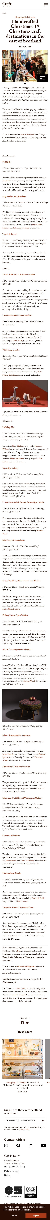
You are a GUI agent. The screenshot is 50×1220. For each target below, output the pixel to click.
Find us (7, 1175)
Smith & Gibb (38, 898)
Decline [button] (14, 1216)
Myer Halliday (18, 446)
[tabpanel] (25, 66)
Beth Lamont (14, 375)
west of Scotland (27, 135)
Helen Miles (7, 609)
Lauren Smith (16, 341)
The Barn (6, 181)
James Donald (8, 754)
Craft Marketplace (26, 967)
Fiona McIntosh (27, 861)
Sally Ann (14, 459)
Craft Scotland (13, 4)
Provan (21, 459)
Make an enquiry (11, 1171)
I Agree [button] (36, 1216)
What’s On (21, 989)
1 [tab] (25, 83)
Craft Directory (19, 995)
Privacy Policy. (25, 1129)
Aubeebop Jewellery (20, 228)
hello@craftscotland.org (14, 1167)
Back (4, 13)
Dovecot (27, 735)
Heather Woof (29, 681)
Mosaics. (17, 609)
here (19, 951)
